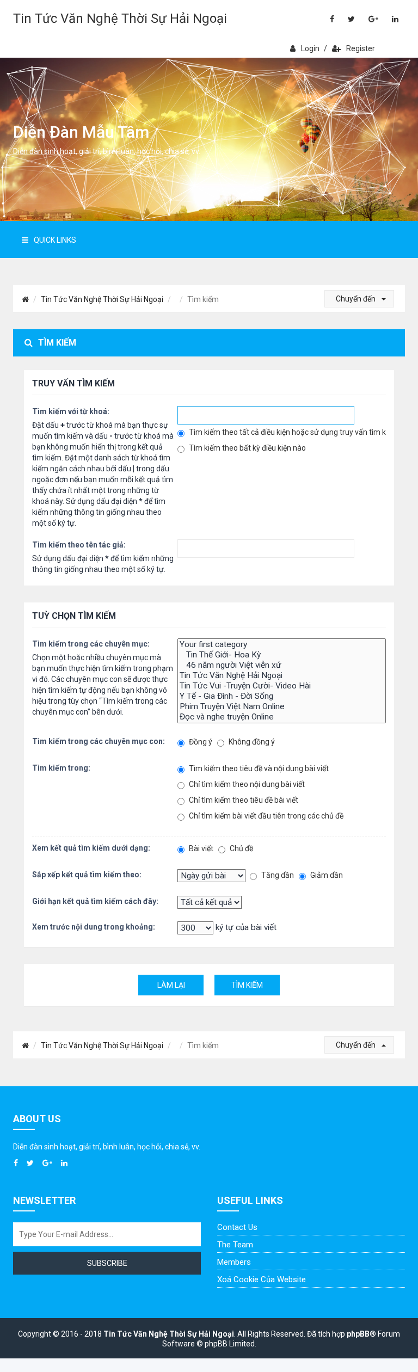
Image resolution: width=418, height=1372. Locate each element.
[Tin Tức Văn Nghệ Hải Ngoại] (282, 675)
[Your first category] (282, 644)
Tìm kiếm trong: (61, 768)
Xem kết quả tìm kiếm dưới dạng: (91, 848)
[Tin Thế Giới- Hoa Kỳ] (282, 655)
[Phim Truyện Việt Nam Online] (282, 707)
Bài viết (200, 848)
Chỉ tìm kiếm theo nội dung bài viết (246, 784)
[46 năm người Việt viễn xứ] (282, 665)
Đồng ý (199, 741)
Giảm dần (326, 875)
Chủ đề (240, 848)
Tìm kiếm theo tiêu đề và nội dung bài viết (258, 768)
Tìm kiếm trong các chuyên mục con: (98, 741)
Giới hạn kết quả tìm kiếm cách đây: (95, 901)
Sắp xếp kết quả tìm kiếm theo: (87, 874)
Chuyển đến (356, 298)
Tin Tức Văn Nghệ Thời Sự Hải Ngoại (120, 18)
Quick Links (55, 240)
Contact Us (237, 1227)
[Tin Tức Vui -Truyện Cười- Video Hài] (282, 686)
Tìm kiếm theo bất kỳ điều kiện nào (246, 448)
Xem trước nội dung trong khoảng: (93, 926)
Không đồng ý (251, 741)
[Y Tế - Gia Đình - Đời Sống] (282, 696)
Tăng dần (277, 875)
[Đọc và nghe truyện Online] (282, 717)
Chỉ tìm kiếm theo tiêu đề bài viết (242, 800)
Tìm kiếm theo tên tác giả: (79, 544)
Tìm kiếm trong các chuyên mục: (91, 643)
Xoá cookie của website (261, 1279)
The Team (235, 1245)
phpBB (358, 1334)
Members (234, 1262)
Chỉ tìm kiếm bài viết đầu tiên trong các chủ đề (265, 815)
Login (310, 48)
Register (360, 48)
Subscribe (107, 1263)
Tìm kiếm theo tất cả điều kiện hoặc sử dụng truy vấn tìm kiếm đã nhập (286, 432)
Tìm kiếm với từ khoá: (70, 411)
